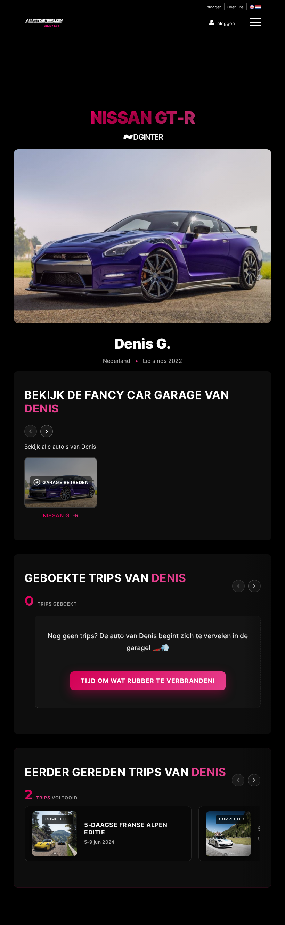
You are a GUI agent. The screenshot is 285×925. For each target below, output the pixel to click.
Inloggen (213, 7)
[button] (142, 490)
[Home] (43, 21)
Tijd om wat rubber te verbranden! (148, 680)
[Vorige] (30, 431)
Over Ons (235, 7)
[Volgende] (46, 431)
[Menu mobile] (255, 23)
